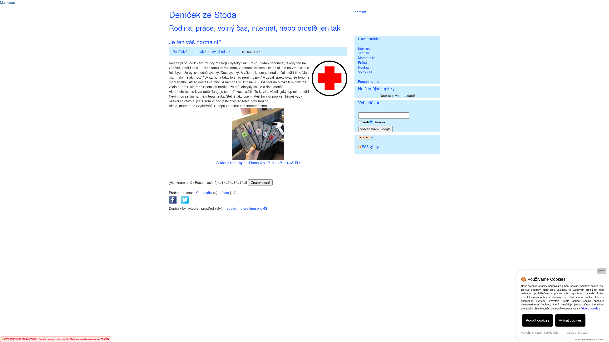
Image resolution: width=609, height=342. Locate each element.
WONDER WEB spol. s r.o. (589, 339)
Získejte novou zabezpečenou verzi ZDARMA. (90, 339)
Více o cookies (590, 308)
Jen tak (363, 53)
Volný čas (365, 72)
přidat (225, 192)
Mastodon (7, 2)
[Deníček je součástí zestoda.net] (367, 137)
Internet (364, 48)
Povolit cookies (537, 320)
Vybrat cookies (570, 320)
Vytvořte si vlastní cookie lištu (540, 332)
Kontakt (360, 12)
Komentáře (204, 192)
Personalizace (368, 81)
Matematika (367, 57)
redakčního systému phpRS (246, 208)
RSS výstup (370, 146)
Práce (362, 62)
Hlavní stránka (369, 38)
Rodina (363, 67)
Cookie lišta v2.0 (577, 332)
